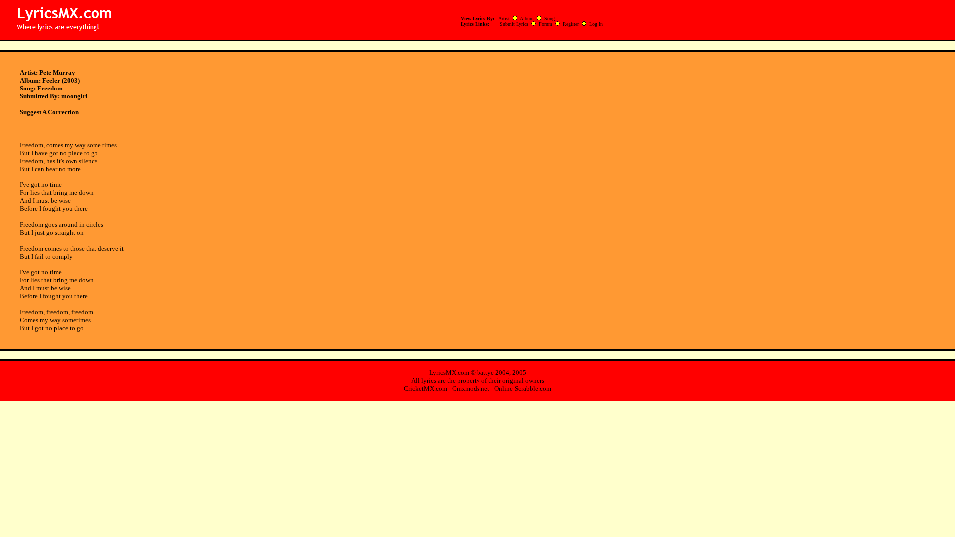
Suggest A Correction (49, 112)
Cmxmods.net (470, 388)
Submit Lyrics (514, 24)
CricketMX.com (425, 388)
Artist (504, 18)
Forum (545, 24)
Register (571, 24)
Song (549, 18)
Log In (596, 24)
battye (485, 372)
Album (527, 18)
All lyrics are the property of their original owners (477, 380)
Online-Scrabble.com (522, 388)
